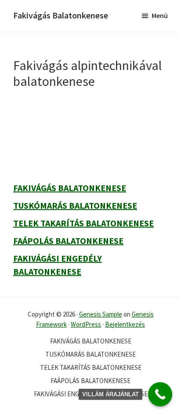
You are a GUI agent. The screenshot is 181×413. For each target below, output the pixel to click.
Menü (160, 15)
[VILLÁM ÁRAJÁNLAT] (160, 394)
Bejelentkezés (125, 324)
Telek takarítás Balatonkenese (83, 223)
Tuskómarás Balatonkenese (75, 205)
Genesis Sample (100, 314)
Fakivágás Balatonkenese (60, 15)
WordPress (86, 324)
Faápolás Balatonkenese (68, 240)
